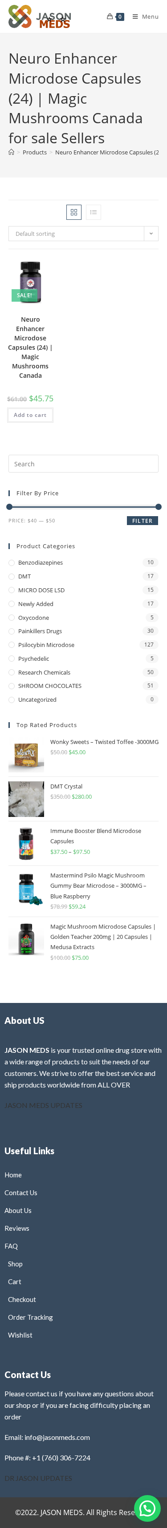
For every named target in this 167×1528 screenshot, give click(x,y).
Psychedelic (33, 659)
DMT (24, 576)
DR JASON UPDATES (38, 1478)
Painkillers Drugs (40, 631)
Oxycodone (33, 618)
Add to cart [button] (30, 415)
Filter (142, 521)
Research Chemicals (44, 672)
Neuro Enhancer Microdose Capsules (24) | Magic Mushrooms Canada (30, 347)
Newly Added (35, 604)
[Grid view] (73, 212)
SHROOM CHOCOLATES (49, 686)
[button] (28, 274)
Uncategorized (37, 699)
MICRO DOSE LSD (41, 590)
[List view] (93, 212)
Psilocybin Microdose (46, 645)
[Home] (11, 152)
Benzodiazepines (40, 562)
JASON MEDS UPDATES (43, 1105)
